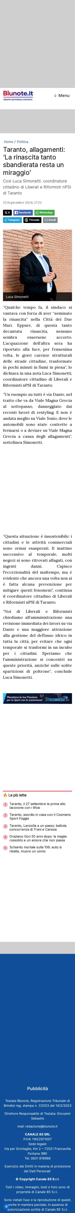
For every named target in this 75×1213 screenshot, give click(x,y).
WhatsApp (46, 212)
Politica (22, 142)
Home (8, 142)
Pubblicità (37, 1088)
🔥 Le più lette (14, 795)
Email (52, 219)
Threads (34, 219)
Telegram (14, 219)
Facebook (25, 212)
